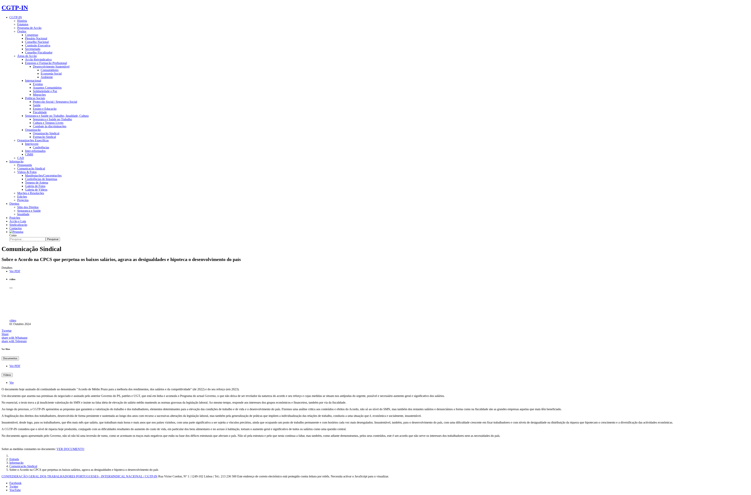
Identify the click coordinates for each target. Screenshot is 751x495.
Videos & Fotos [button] (27, 172)
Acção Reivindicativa (38, 59)
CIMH (29, 154)
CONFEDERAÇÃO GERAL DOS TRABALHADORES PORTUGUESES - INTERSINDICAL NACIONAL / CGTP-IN (79, 476)
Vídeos (7, 374)
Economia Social (51, 73)
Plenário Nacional (36, 38)
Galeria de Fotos (35, 186)
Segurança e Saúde (29, 210)
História (22, 20)
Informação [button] (16, 161)
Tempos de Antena (36, 182)
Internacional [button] (33, 80)
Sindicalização (18, 224)
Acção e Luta (17, 221)
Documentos (10, 358)
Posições (14, 217)
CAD (20, 158)
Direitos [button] (14, 203)
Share (5, 334)
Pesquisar (52, 239)
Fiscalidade (40, 112)
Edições (22, 196)
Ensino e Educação (45, 108)
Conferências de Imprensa (41, 179)
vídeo (12, 320)
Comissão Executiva (37, 45)
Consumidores (49, 70)
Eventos (38, 84)
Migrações (39, 94)
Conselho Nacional (37, 42)
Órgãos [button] (21, 31)
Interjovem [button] (31, 144)
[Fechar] (11, 288)
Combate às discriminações (49, 126)
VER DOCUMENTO (70, 449)
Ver (11, 382)
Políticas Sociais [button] (35, 98)
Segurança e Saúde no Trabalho (52, 119)
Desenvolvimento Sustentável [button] (51, 66)
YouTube (15, 490)
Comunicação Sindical (31, 168)
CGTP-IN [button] (15, 17)
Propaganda (24, 165)
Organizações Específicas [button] (33, 140)
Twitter (13, 486)
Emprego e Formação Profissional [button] (46, 63)
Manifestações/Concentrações (43, 175)
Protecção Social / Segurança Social (55, 101)
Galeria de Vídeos (36, 189)
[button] (16, 231)
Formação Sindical (44, 136)
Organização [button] (33, 129)
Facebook (15, 483)
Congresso (31, 35)
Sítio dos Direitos (28, 207)
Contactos (15, 228)
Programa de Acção (29, 27)
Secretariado (32, 49)
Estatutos (22, 24)
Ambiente (47, 77)
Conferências (41, 147)
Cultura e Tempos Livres (48, 122)
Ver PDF (14, 271)
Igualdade (23, 214)
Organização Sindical (46, 133)
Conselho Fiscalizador (38, 52)
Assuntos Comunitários (47, 87)
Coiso (13, 235)
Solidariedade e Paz (45, 91)
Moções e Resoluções (30, 193)
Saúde (36, 105)
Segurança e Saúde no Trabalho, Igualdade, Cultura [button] (57, 115)
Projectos (23, 200)
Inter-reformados (35, 151)
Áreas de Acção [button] (27, 56)
